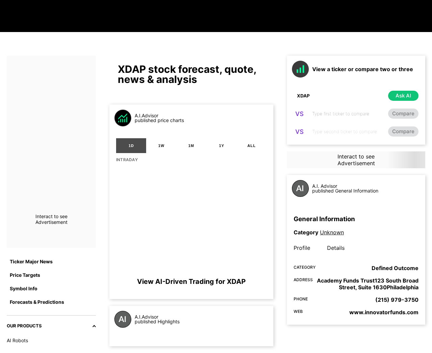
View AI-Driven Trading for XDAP (191, 281)
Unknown (332, 232)
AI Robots (17, 340)
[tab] (131, 145)
